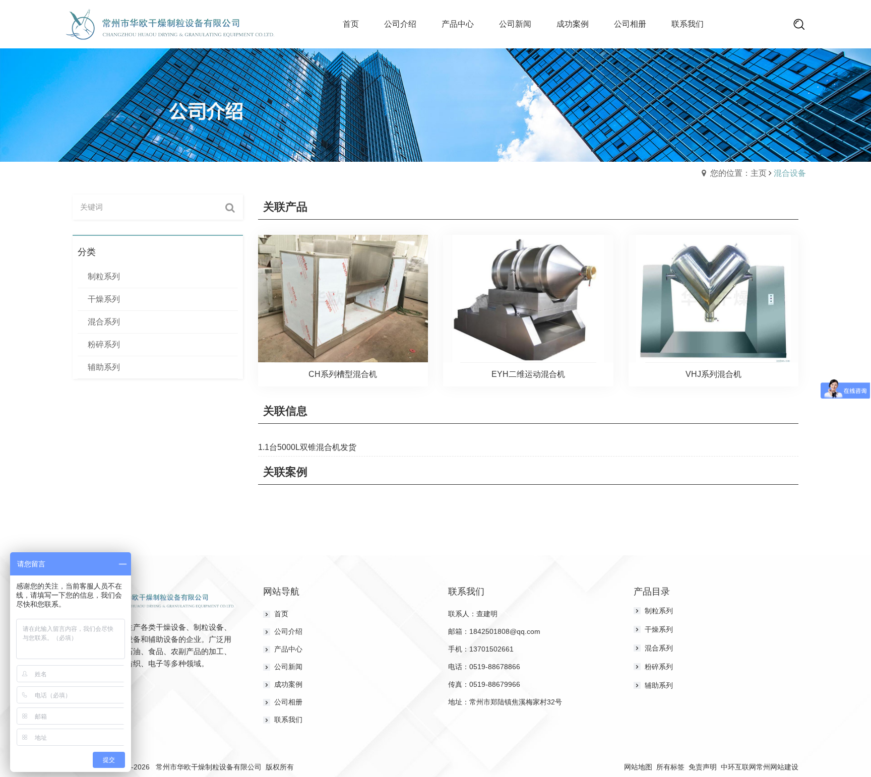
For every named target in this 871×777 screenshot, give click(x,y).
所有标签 (670, 767)
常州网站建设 (777, 767)
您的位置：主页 (738, 173)
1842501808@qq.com (504, 631)
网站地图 (638, 767)
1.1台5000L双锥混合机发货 (307, 447)
